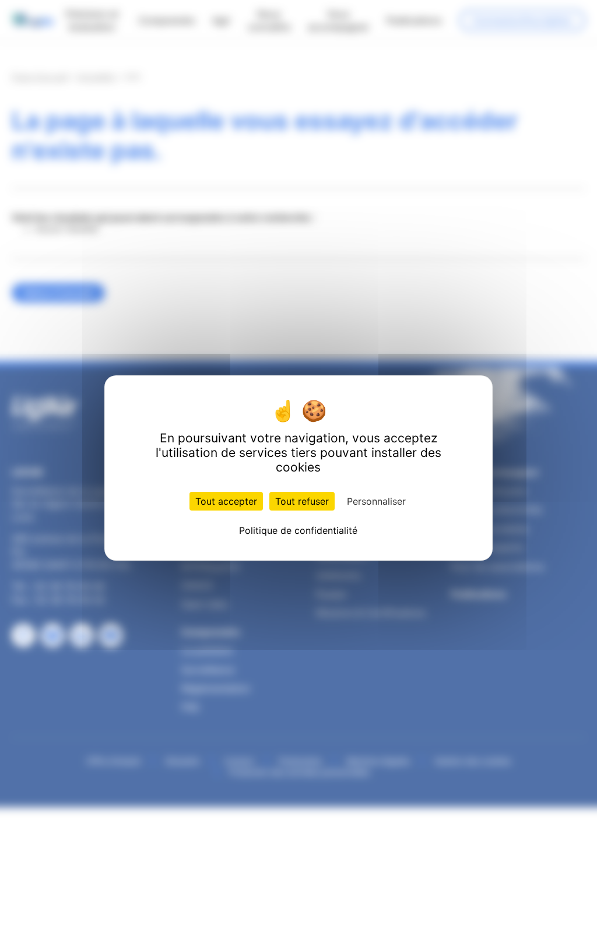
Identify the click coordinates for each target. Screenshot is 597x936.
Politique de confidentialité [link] (298, 530)
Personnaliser (376, 501)
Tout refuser (302, 501)
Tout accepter (226, 501)
